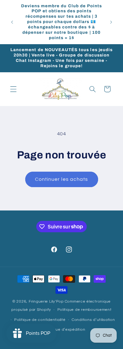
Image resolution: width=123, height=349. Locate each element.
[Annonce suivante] (111, 22)
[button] (13, 89)
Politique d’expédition (64, 329)
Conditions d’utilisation (93, 320)
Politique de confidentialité (40, 320)
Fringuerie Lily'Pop (46, 301)
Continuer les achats (61, 179)
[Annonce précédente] (12, 22)
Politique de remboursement (84, 309)
